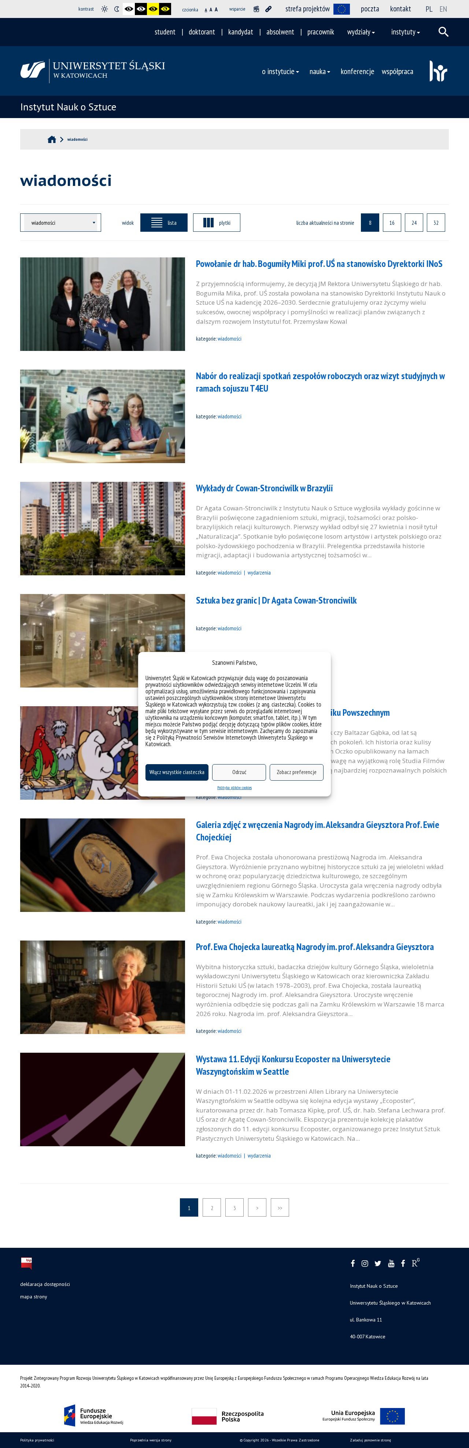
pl (429, 9)
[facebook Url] (353, 1263)
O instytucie (278, 71)
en (443, 9)
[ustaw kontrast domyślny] (105, 9)
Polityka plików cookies (234, 787)
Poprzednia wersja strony (150, 1440)
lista (172, 222)
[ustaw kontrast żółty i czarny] (165, 9)
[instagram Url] (365, 1263)
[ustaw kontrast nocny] (117, 9)
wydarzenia (259, 572)
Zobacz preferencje (297, 772)
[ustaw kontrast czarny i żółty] (153, 9)
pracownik (320, 32)
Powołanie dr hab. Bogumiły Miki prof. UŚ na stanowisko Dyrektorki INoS (319, 263)
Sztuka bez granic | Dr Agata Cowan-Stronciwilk (276, 600)
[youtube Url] (391, 1263)
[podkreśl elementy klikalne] (268, 9)
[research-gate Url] (416, 1264)
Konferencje (357, 71)
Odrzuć (239, 772)
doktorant (202, 32)
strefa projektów (307, 9)
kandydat (240, 32)
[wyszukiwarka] (444, 32)
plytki (224, 222)
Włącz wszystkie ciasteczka (176, 772)
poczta (370, 9)
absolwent (280, 32)
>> (280, 1207)
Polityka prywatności (37, 1440)
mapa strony (33, 1296)
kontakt (400, 9)
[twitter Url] (377, 1263)
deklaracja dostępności (45, 1284)
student (165, 32)
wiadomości (229, 338)
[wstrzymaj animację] (256, 9)
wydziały (358, 32)
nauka (318, 71)
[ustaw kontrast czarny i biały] (129, 9)
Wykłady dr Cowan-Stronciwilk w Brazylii (264, 488)
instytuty (403, 32)
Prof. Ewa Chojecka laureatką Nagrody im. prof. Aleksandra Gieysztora (315, 947)
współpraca (397, 71)
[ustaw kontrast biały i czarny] (141, 9)
